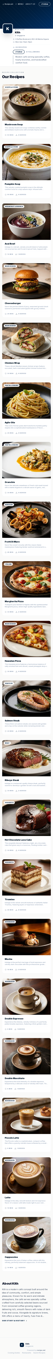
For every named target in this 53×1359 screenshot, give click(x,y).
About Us (30, 4)
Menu (21, 4)
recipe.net (41, 1350)
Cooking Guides (14, 1353)
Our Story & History (13, 1321)
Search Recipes (39, 1353)
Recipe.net (9, 4)
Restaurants (26, 1353)
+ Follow (44, 4)
